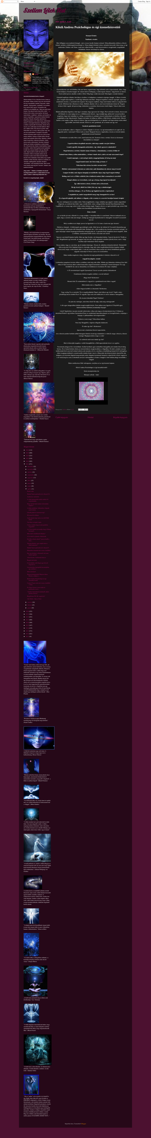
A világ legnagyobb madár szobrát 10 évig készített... (37, 500)
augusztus (30, 478)
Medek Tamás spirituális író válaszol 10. (38, 494)
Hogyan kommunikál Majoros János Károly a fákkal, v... (37, 575)
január (29, 608)
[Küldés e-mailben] (79, 410)
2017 (27, 620)
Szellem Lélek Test (44, 10)
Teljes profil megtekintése (31, 87)
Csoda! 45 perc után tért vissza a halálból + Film (38, 584)
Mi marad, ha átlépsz (33, 515)
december (30, 466)
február (30, 605)
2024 (27, 455)
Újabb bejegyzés (61, 417)
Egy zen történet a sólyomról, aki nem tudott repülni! (37, 554)
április (29, 489)
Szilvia (36, 74)
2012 (27, 634)
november (31, 469)
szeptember (31, 475)
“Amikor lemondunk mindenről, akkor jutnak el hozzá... (38, 592)
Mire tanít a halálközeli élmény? (36, 533)
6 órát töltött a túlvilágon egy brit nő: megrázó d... (37, 563)
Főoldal (90, 417)
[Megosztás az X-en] (83, 410)
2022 (27, 461)
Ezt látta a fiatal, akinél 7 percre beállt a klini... (38, 540)
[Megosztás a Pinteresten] (87, 410)
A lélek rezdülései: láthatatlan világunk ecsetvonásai (38, 509)
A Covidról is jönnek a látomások (36, 536)
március (30, 602)
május (29, 486)
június (29, 483)
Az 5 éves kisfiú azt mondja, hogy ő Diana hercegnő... (39, 530)
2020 (27, 611)
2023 (27, 458)
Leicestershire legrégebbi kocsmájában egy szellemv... (38, 568)
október (30, 472)
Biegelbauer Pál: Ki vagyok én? (36, 596)
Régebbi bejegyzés (120, 417)
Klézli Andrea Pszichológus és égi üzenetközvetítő (36, 579)
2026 (27, 450)
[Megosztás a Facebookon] (85, 410)
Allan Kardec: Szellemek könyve (36, 557)
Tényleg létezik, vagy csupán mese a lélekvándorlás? (37, 544)
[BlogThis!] (81, 410)
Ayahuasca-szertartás (33, 497)
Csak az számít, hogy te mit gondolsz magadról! (37, 525)
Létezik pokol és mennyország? (36, 512)
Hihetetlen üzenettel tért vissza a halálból (38, 550)
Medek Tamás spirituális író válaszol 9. (38, 548)
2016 (27, 622)
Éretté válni (30, 491)
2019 (27, 614)
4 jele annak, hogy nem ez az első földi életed (38, 518)
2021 (27, 464)
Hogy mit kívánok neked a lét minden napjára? (37, 504)
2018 (27, 617)
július (29, 480)
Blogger (83, 1124)
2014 (27, 628)
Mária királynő (31, 572)
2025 (27, 453)
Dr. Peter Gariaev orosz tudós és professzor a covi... (36, 588)
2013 (27, 631)
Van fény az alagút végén (34, 522)
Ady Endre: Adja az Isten (34, 599)
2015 (27, 625)
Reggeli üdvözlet (32, 560)
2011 (27, 636)
